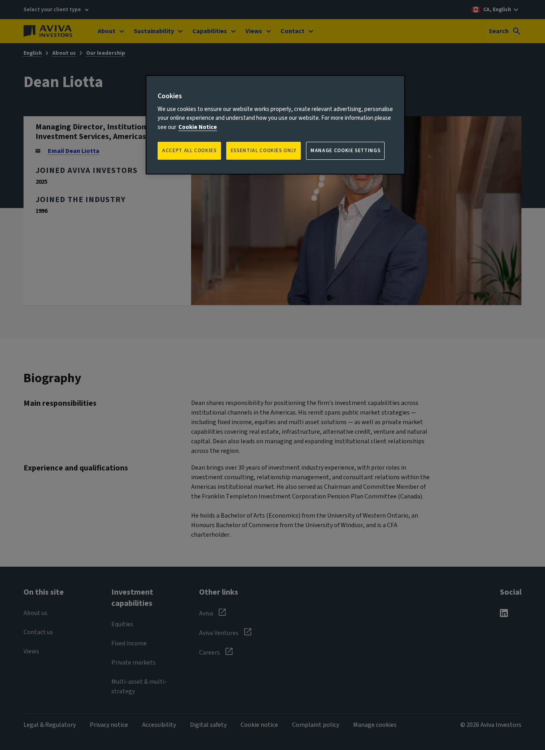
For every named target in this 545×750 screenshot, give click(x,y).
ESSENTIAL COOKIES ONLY (263, 150)
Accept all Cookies (189, 150)
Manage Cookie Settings (345, 150)
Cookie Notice (197, 127)
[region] (275, 125)
